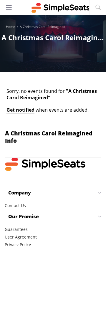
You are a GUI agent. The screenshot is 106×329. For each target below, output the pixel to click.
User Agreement (21, 237)
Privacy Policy (18, 244)
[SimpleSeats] (53, 8)
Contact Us (15, 205)
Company (19, 192)
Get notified (20, 110)
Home (10, 27)
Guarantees (16, 229)
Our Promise (23, 216)
